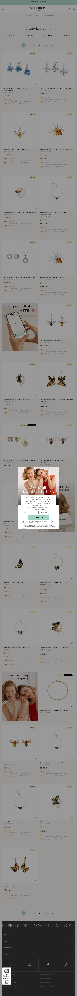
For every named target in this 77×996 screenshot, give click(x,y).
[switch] (7, 982)
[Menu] (10, 968)
